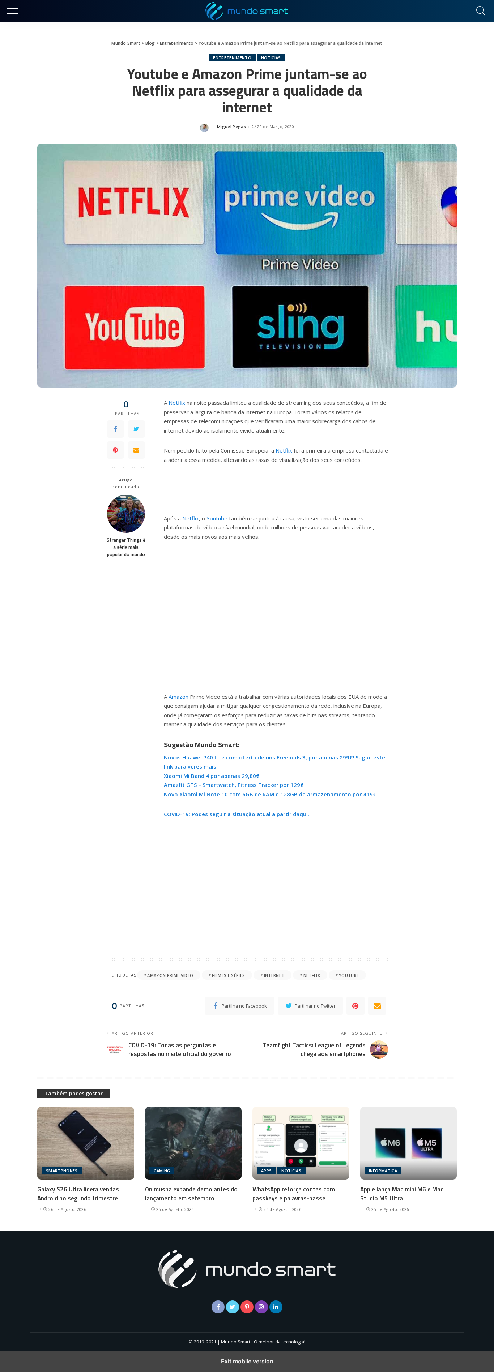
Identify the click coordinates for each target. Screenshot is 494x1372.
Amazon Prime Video (170, 975)
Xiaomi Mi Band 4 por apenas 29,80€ (211, 775)
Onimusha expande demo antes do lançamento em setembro (191, 1194)
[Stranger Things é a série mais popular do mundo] (126, 514)
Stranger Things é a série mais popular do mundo (126, 547)
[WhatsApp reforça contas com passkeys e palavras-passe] (300, 1143)
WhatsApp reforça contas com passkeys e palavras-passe (293, 1194)
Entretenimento (232, 57)
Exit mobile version (247, 1361)
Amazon (178, 696)
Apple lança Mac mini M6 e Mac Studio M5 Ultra (401, 1194)
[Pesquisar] (479, 11)
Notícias (271, 57)
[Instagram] (261, 1306)
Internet (274, 975)
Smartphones (62, 1170)
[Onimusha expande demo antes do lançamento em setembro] (193, 1143)
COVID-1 (175, 814)
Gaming (162, 1170)
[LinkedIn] (275, 1306)
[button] (16, 11)
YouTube (349, 975)
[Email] (136, 450)
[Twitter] (136, 429)
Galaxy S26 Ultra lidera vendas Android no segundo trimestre (78, 1194)
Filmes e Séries (228, 975)
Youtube (216, 518)
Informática (383, 1170)
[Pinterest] (115, 450)
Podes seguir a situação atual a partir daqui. (249, 814)
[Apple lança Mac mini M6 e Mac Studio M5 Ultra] (408, 1143)
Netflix (177, 402)
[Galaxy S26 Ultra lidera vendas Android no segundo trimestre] (85, 1143)
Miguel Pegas (231, 127)
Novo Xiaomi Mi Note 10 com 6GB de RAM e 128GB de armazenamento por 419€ (270, 794)
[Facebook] (115, 429)
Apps (266, 1170)
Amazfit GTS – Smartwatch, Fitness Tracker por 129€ (233, 784)
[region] (276, 615)
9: (188, 814)
